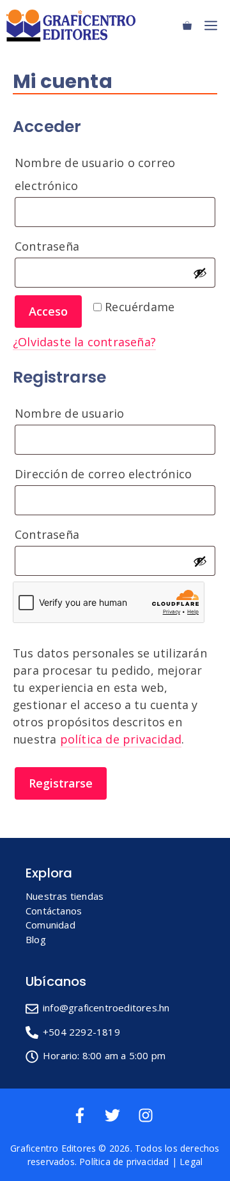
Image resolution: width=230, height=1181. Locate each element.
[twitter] (120, 1115)
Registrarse (61, 783)
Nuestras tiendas (64, 896)
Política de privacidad (124, 1161)
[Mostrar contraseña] (200, 273)
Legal (191, 1161)
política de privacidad (120, 739)
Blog (36, 939)
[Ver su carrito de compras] (187, 25)
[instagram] (148, 1115)
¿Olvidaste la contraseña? (84, 341)
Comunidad (50, 924)
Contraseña (84, 246)
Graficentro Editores (53, 1148)
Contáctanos (54, 910)
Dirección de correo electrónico (115, 473)
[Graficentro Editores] (74, 25)
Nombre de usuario (107, 413)
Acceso (48, 311)
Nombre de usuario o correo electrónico (95, 174)
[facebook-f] (87, 1115)
